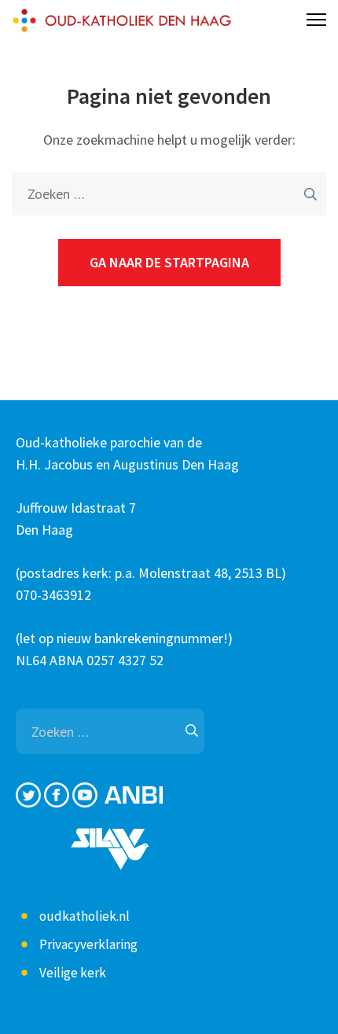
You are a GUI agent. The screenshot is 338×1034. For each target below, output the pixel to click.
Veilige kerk (72, 972)
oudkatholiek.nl (84, 916)
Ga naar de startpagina (169, 262)
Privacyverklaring (88, 944)
